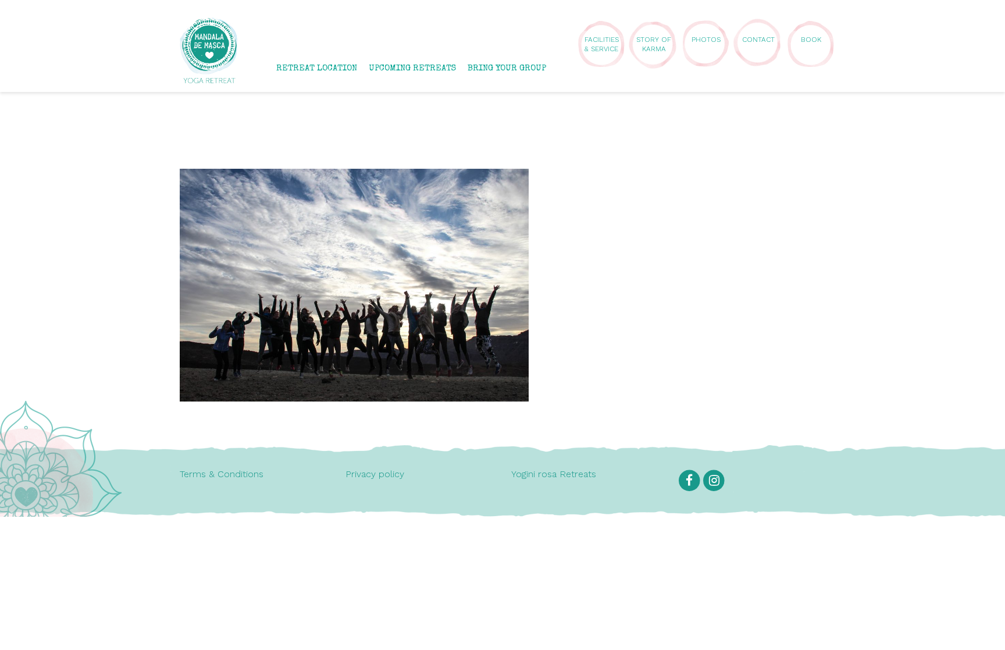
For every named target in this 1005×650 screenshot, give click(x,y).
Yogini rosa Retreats (553, 473)
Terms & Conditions (221, 473)
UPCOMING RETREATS (412, 68)
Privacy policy (374, 473)
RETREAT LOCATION (316, 68)
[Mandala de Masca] (209, 77)
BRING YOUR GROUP (507, 68)
